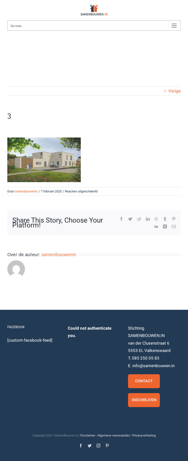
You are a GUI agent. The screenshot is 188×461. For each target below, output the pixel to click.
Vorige (174, 90)
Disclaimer (87, 435)
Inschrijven (144, 400)
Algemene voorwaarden (113, 435)
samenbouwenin (26, 191)
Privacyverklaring (144, 435)
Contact (144, 381)
